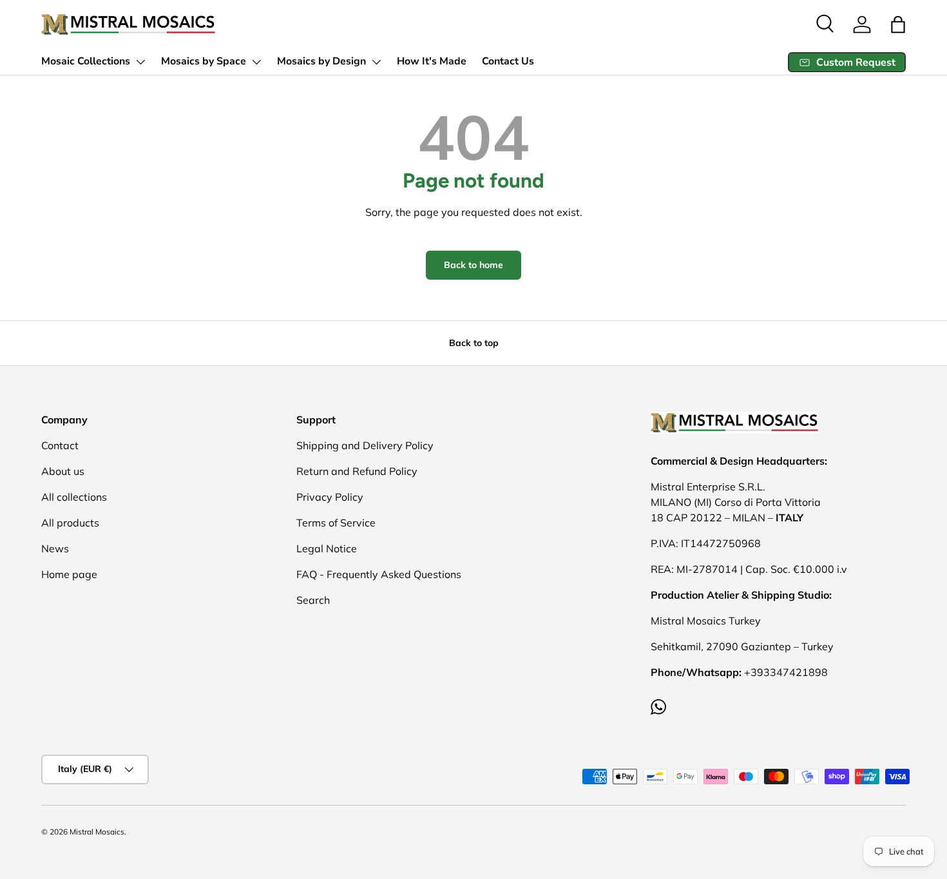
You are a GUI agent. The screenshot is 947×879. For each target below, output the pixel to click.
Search (313, 600)
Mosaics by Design (321, 61)
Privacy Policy (329, 496)
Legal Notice (326, 548)
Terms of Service (336, 522)
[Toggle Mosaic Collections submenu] (140, 62)
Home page (69, 574)
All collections (74, 496)
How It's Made (431, 61)
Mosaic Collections (85, 61)
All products (70, 522)
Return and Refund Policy (356, 471)
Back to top (474, 343)
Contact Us (508, 61)
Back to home (473, 265)
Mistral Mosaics (97, 831)
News (55, 548)
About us (62, 471)
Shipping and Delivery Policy (365, 445)
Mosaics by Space (203, 61)
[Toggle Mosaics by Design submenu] (376, 62)
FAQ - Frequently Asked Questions (378, 574)
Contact (60, 445)
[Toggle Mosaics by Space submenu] (256, 62)
